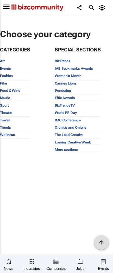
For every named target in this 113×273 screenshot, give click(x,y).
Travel (4, 120)
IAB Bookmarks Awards (74, 69)
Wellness (7, 135)
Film (3, 83)
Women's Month (68, 76)
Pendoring (63, 91)
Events (5, 69)
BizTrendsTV (65, 105)
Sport (4, 105)
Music (5, 98)
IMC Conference (68, 120)
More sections (66, 150)
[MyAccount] (103, 7)
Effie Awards (65, 98)
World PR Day (66, 113)
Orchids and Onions (70, 127)
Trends (5, 127)
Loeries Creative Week (73, 142)
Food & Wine (10, 91)
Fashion (6, 76)
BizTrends (62, 61)
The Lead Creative (69, 135)
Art (2, 61)
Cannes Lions (66, 83)
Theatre (6, 113)
